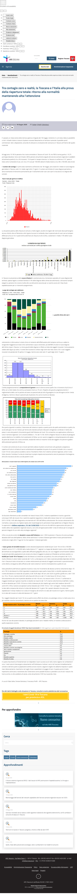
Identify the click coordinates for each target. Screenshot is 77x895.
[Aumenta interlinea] (17, 49)
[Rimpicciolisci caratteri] (20, 46)
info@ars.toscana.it (28, 861)
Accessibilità (8, 867)
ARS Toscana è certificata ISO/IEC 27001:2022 (38, 882)
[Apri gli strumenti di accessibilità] (3, 2)
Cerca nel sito (37, 55)
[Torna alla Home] (11, 58)
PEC (37, 861)
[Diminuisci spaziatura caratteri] (20, 51)
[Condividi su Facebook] (8, 127)
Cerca (52, 58)
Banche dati (45, 67)
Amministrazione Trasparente (23, 867)
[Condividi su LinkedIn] (12, 127)
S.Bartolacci (45, 124)
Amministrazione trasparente (63, 67)
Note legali (35, 870)
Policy (35, 867)
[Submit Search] (72, 742)
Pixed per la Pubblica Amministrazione (44, 887)
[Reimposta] (1, 11)
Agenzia (9, 66)
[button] (3, 66)
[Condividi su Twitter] (3, 127)
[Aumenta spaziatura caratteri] (23, 51)
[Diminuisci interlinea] (14, 49)
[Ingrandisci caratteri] (23, 46)
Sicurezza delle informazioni (59, 867)
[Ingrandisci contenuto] (21, 44)
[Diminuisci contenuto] (18, 44)
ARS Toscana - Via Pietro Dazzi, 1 (16, 858)
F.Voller (34, 124)
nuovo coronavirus (22, 757)
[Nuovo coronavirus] (38, 720)
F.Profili (39, 124)
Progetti (42, 870)
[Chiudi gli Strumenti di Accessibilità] (5, 11)
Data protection (44, 867)
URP (71, 867)
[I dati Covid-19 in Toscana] (35, 696)
